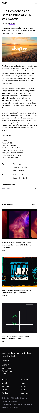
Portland (5, 408)
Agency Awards (18, 170)
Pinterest (25, 175)
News (23, 387)
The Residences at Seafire (11, 28)
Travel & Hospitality (20, 167)
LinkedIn (16, 175)
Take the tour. (7, 135)
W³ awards (17, 164)
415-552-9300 (7, 369)
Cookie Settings (7, 404)
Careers (5, 373)
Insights (4, 251)
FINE (10, 143)
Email (25, 178)
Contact (24, 390)
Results (12, 24)
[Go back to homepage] (4, 3)
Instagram (5, 386)
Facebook (16, 178)
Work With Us (7, 371)
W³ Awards (20, 113)
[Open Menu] (36, 3)
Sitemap (14, 401)
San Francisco (13, 408)
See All (34, 205)
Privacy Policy (18, 404)
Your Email (6, 189)
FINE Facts (25, 393)
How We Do (6, 360)
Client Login (6, 401)
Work (23, 383)
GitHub (4, 390)
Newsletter (28, 404)
